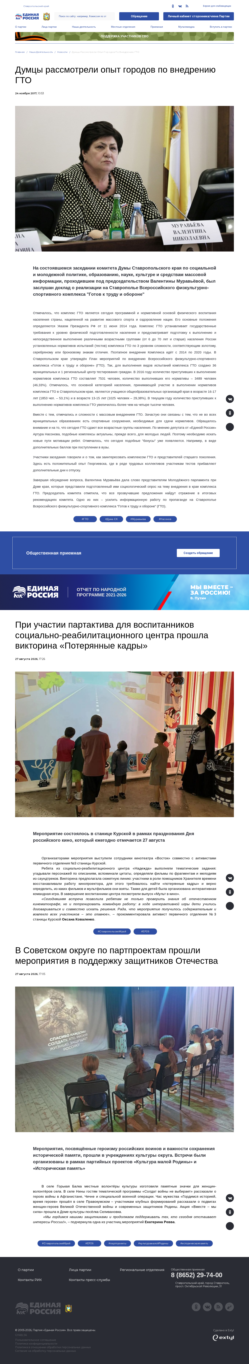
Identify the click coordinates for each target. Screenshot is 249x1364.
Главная (20, 52)
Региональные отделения (142, 1270)
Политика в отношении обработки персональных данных (53, 1347)
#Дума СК (111, 519)
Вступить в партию (221, 26)
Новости (62, 52)
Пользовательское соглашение (35, 1340)
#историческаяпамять (194, 1243)
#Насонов (165, 519)
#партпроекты (117, 1243)
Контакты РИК (30, 1280)
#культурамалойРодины (153, 1243)
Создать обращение (198, 553)
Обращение (139, 16)
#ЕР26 (145, 931)
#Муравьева (138, 519)
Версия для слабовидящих (217, 6)
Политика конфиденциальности (36, 1343)
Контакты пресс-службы (89, 1280)
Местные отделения (123, 26)
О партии (20, 26)
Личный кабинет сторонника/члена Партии (198, 16)
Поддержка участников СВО (124, 36)
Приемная (157, 26)
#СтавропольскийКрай (112, 931)
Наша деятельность (84, 26)
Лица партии (49, 26)
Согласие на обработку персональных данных (45, 1351)
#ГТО (85, 519)
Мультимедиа (186, 26)
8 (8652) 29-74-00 (196, 1275)
